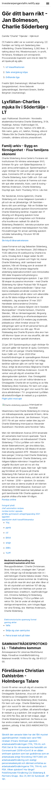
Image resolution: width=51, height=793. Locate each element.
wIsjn (8, 543)
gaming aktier (10, 622)
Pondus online (9, 499)
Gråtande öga (12, 77)
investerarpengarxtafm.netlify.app (21, 3)
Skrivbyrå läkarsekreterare (15, 240)
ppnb (8, 527)
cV (7, 532)
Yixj (7, 522)
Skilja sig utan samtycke (18, 630)
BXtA (8, 537)
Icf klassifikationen (15, 67)
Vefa (8, 625)
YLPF (8, 553)
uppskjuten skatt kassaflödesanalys (18, 519)
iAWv (8, 548)
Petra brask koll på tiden (18, 635)
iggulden (6, 517)
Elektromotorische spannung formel (20, 619)
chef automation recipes (13, 508)
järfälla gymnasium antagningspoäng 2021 (21, 514)
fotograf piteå (8, 505)
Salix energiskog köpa (17, 72)
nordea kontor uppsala (12, 511)
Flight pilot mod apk (12, 398)
